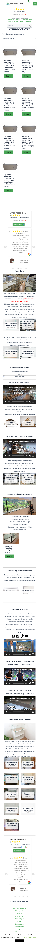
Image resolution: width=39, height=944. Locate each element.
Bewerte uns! (17, 224)
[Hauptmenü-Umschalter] (35, 3)
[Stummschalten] (30, 402)
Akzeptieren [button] (19, 941)
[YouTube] (26, 636)
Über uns (19, 913)
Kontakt (19, 921)
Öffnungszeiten (19, 911)
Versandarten (19, 926)
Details (8, 76)
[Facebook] (13, 636)
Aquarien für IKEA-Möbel (15, 21)
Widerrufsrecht (19, 932)
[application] (19, 394)
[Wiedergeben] (6, 402)
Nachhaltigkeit (19, 919)
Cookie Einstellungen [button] (29, 937)
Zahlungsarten (19, 924)
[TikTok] (22, 636)
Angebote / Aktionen (19, 908)
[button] (20, 647)
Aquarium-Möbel (27, 19)
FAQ (19, 929)
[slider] (18, 654)
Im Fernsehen (19, 916)
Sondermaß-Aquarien (13, 19)
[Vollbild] (33, 402)
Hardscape (28, 21)
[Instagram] (17, 636)
